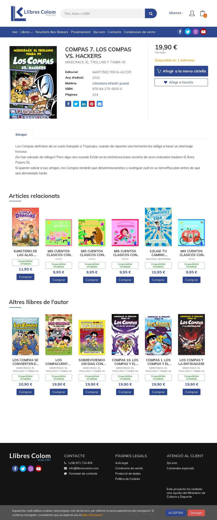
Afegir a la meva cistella (184, 71)
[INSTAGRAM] (195, 31)
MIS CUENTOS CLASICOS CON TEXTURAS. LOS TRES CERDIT (58, 253)
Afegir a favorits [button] (180, 82)
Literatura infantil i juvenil (110, 83)
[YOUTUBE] (203, 31)
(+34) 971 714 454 (80, 463)
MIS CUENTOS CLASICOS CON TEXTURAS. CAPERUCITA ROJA (125, 253)
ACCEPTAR (175, 512)
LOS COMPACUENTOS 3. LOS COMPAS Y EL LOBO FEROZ (58, 362)
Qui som (172, 463)
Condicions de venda (129, 468)
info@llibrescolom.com (84, 468)
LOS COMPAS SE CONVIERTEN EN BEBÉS (25, 362)
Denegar (196, 512)
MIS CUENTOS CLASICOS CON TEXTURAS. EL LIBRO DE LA (92, 253)
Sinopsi (21, 134)
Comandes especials (180, 468)
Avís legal (121, 463)
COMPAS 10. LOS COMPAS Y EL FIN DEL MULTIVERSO (125, 362)
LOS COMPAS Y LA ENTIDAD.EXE (191, 362)
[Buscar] (151, 13)
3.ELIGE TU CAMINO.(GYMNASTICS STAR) (158, 253)
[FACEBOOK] (180, 31)
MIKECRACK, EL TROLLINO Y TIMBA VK (95, 62)
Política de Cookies (127, 479)
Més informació (92, 515)
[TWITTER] (188, 31)
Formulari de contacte (83, 473)
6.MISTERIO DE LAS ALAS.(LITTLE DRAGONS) (25, 253)
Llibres (25, 32)
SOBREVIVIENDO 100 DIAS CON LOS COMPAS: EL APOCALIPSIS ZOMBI (92, 362)
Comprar (25, 277)
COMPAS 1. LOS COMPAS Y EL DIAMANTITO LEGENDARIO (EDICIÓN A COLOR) (158, 362)
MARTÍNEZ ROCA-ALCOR (111, 72)
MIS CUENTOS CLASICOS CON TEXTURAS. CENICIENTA (191, 253)
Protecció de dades (128, 473)
